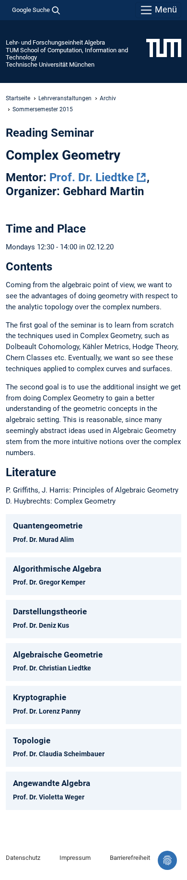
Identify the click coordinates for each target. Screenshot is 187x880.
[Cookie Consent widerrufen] (167, 860)
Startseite (18, 98)
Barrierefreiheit (130, 857)
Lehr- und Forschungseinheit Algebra (55, 42)
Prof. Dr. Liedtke (91, 177)
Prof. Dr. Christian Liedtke (52, 668)
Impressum (75, 857)
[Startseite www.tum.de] (163, 47)
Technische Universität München (50, 64)
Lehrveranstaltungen (65, 98)
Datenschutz (23, 857)
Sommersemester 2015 (42, 109)
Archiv (108, 98)
